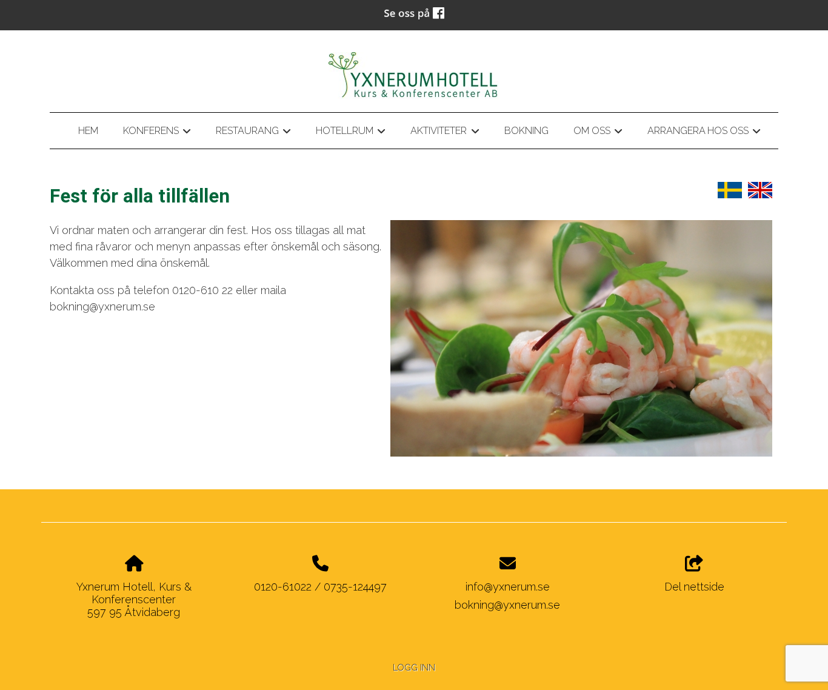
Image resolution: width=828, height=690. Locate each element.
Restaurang (253, 133)
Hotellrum (351, 133)
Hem (88, 130)
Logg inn (414, 667)
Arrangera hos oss (704, 133)
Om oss (598, 133)
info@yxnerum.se (508, 586)
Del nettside (694, 586)
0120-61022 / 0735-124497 (320, 586)
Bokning (526, 130)
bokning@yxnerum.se (507, 604)
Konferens (157, 133)
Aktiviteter (444, 133)
